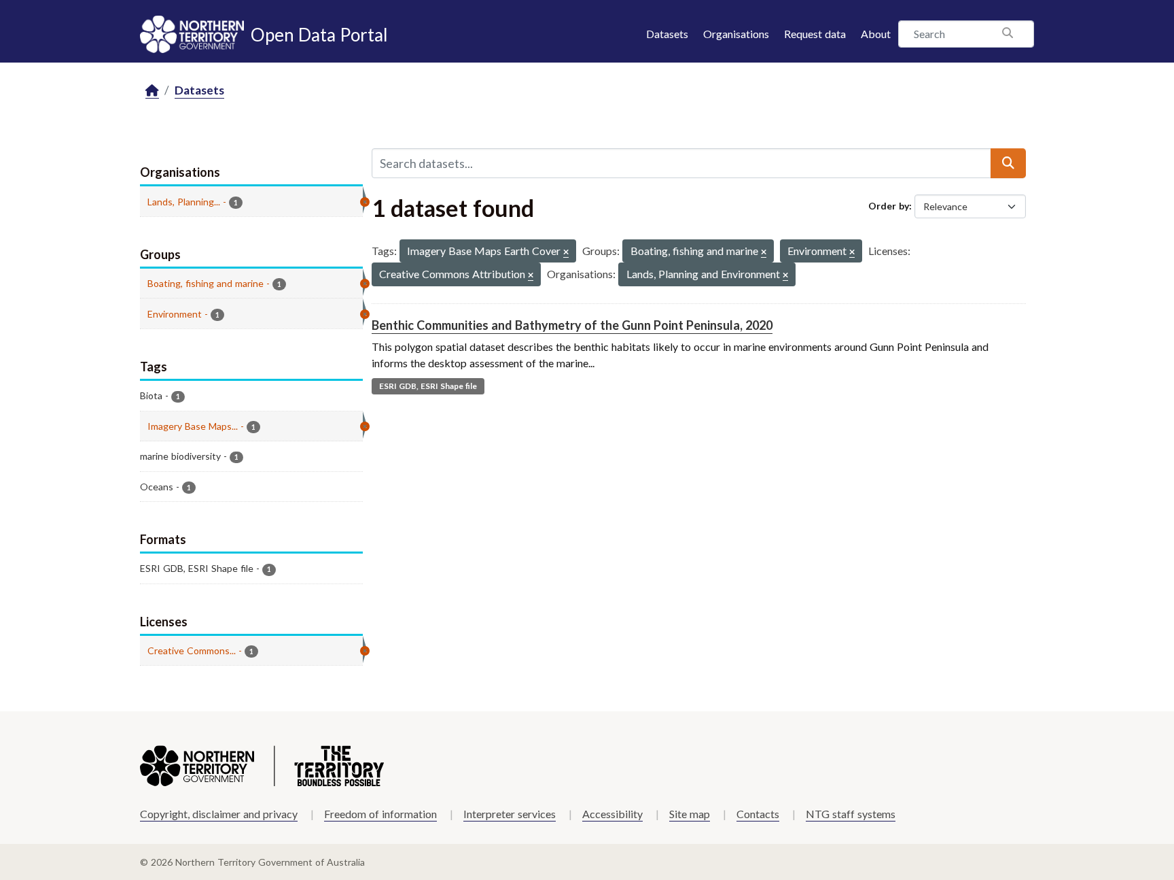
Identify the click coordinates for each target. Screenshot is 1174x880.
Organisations (736, 33)
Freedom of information (380, 813)
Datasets (667, 33)
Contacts (757, 813)
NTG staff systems (850, 813)
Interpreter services (509, 813)
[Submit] (1008, 163)
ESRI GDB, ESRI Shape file (428, 386)
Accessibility (612, 813)
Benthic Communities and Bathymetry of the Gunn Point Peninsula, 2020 (572, 325)
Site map (689, 813)
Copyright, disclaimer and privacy (219, 813)
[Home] (152, 91)
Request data (815, 33)
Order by (888, 205)
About (876, 33)
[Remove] (566, 253)
